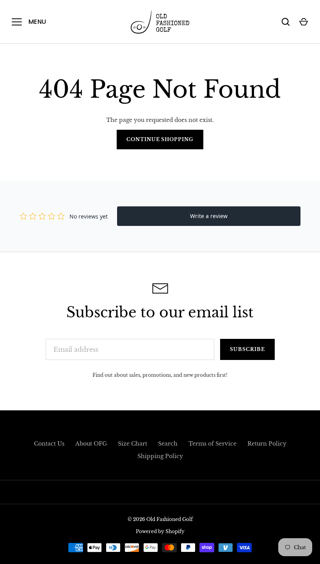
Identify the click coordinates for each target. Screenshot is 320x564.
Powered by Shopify (160, 531)
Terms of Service (212, 443)
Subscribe (247, 349)
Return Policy (266, 443)
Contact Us (49, 443)
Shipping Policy (160, 456)
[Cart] (303, 21)
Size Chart (132, 443)
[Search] (285, 21)
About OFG (91, 443)
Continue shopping (160, 139)
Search (168, 443)
